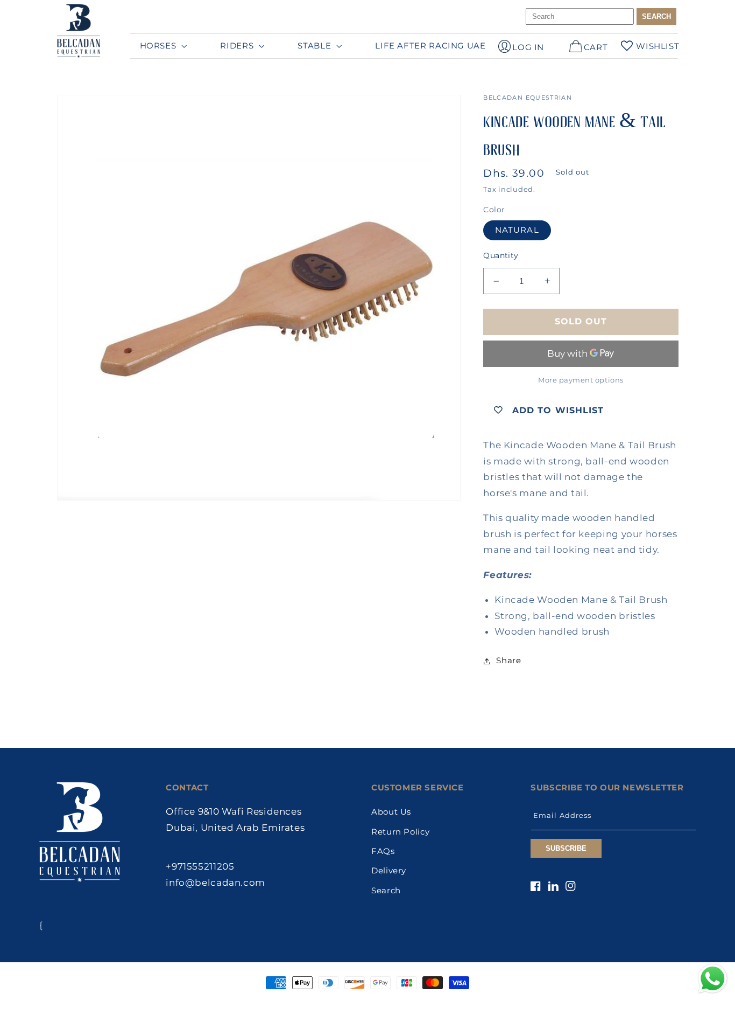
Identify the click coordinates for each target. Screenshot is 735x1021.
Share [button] (508, 660)
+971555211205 (200, 866)
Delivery (388, 871)
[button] (162, 46)
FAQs (383, 851)
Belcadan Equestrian (346, 1003)
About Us (391, 812)
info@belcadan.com (215, 882)
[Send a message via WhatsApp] (713, 979)
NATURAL (517, 230)
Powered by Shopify (415, 1003)
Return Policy (400, 832)
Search (386, 890)
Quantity (500, 255)
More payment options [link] (581, 380)
